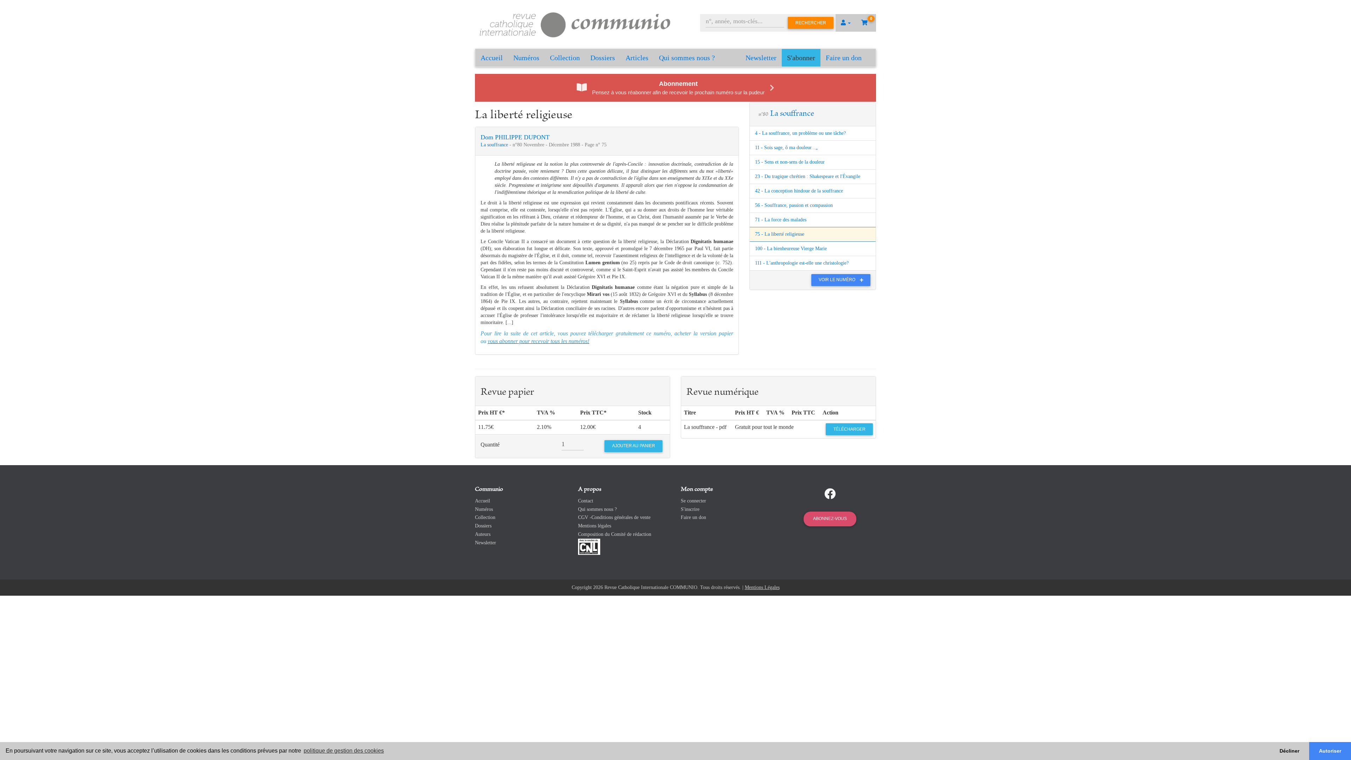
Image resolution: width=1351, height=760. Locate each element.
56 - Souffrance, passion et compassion (794, 205)
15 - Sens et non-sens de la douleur (790, 162)
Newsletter (761, 58)
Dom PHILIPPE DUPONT (515, 137)
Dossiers (602, 58)
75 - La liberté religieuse (779, 234)
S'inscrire (690, 509)
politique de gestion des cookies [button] (344, 751)
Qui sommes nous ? (687, 58)
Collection (565, 58)
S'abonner (801, 58)
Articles (637, 58)
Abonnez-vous (830, 518)
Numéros (526, 58)
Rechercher (810, 22)
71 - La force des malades (780, 219)
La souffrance (495, 144)
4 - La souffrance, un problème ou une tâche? (800, 133)
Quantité (490, 445)
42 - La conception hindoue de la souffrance (799, 191)
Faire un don (844, 58)
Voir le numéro (837, 279)
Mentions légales (594, 525)
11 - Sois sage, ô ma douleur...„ (786, 147)
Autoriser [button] (1330, 751)
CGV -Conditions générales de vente (614, 517)
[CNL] (589, 546)
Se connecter (693, 501)
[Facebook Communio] (830, 494)
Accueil (492, 58)
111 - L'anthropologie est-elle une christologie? (802, 263)
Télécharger (849, 429)
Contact (585, 501)
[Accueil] (575, 23)
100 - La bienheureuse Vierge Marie (791, 248)
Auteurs (482, 534)
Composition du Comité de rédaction (614, 534)
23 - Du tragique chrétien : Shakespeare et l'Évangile (807, 176)
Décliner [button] (1289, 751)
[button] (846, 23)
